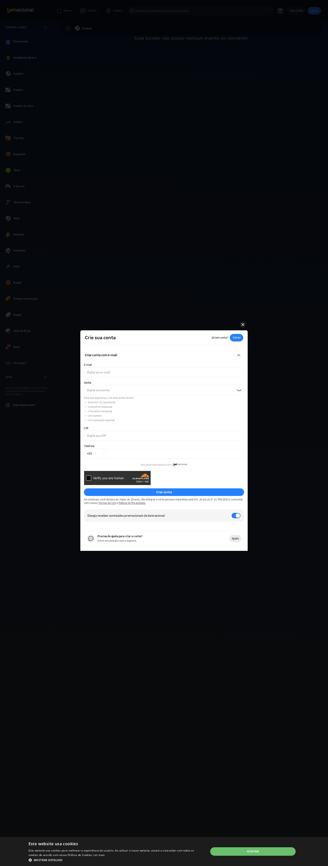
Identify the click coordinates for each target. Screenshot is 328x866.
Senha (87, 382)
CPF (86, 428)
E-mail (87, 364)
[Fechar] (243, 325)
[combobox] (164, 372)
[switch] (236, 515)
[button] (236, 337)
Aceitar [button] (253, 851)
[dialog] (164, 851)
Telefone (89, 446)
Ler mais (99, 855)
